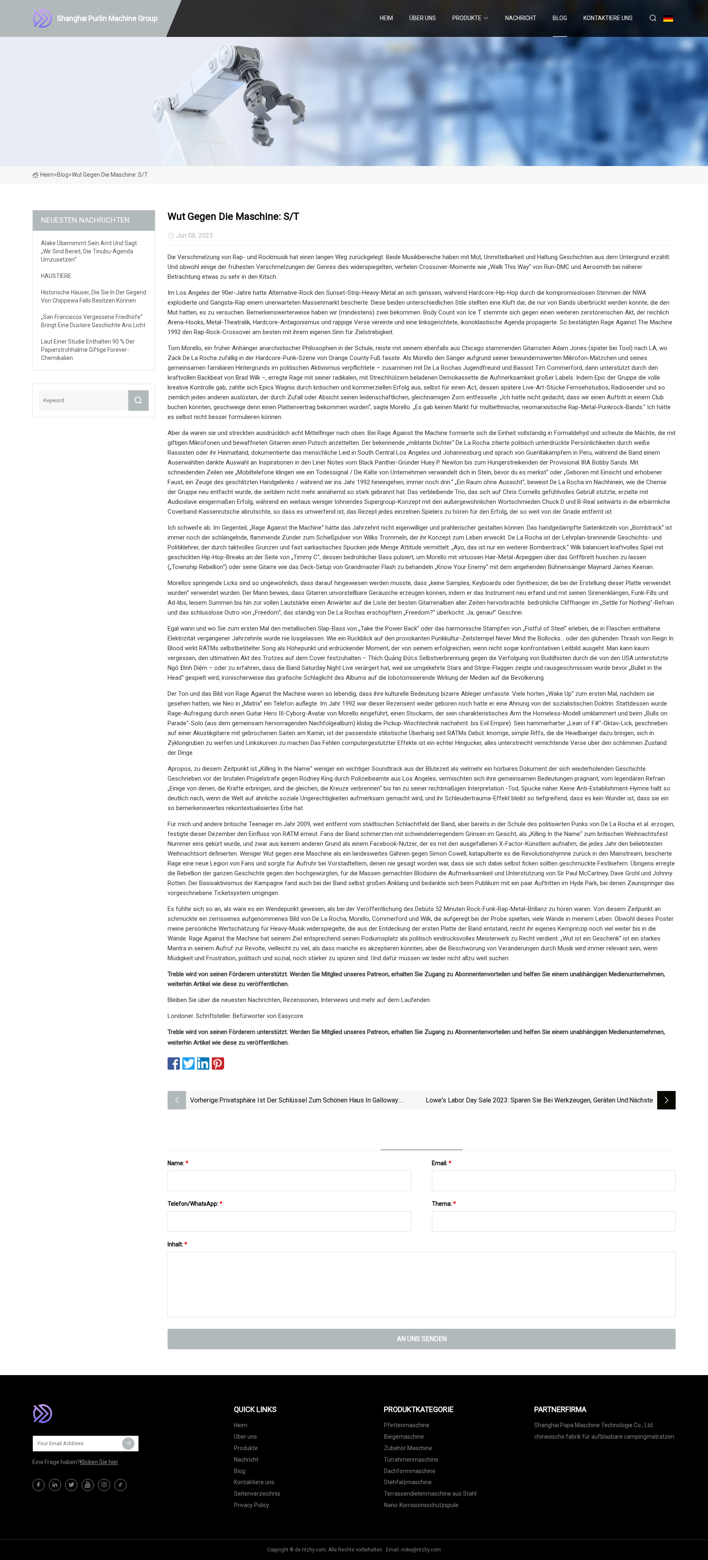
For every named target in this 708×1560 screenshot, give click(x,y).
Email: (442, 1163)
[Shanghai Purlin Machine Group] (73, 1413)
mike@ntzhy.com (421, 1550)
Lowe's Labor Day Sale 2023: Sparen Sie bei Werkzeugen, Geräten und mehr (527, 1101)
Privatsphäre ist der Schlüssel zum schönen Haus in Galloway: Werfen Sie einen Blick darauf (309, 1101)
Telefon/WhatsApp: (195, 1203)
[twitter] (71, 1485)
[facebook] (38, 1485)
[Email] (128, 1443)
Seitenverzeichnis (257, 1493)
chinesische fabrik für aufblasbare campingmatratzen (604, 1436)
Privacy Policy (251, 1505)
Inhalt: (177, 1244)
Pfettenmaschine (406, 1425)
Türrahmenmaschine (411, 1459)
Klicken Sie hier (99, 1462)
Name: (178, 1163)
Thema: (444, 1203)
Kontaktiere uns (608, 18)
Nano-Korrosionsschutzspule (421, 1505)
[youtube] (88, 1485)
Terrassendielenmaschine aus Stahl (430, 1493)
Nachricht (520, 18)
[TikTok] (120, 1485)
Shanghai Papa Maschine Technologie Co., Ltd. (594, 1425)
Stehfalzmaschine (408, 1482)
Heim (386, 18)
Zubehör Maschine (408, 1448)
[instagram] (104, 1485)
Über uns (422, 18)
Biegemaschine (404, 1436)
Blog (560, 18)
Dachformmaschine (410, 1471)
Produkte (466, 18)
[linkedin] (55, 1485)
